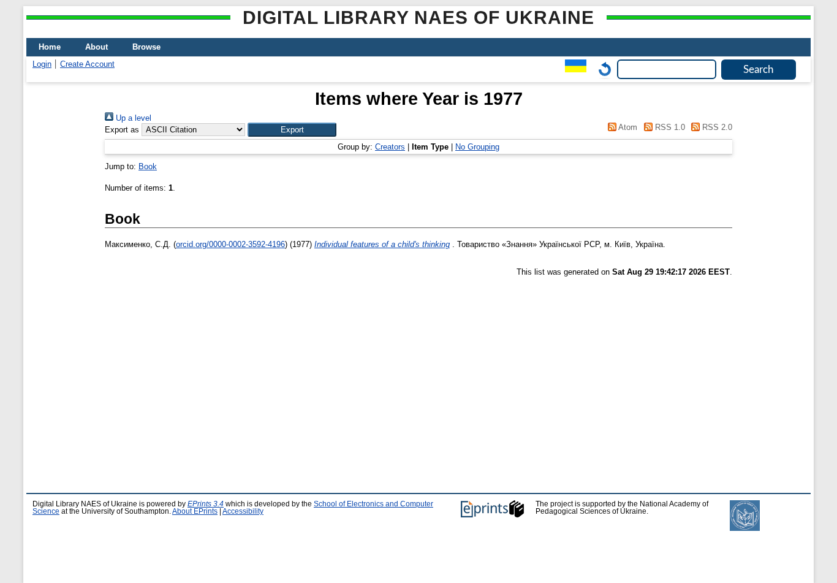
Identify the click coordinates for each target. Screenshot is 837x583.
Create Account (87, 64)
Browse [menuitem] (146, 46)
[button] (292, 130)
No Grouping (477, 146)
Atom (626, 127)
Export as (122, 129)
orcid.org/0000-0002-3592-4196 (230, 244)
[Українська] (572, 69)
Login (41, 64)
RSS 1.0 (668, 127)
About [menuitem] (96, 46)
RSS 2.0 (716, 127)
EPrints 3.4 (205, 504)
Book (147, 166)
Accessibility (242, 511)
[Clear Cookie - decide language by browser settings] (602, 69)
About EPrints (195, 511)
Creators (390, 146)
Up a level (132, 118)
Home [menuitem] (50, 46)
